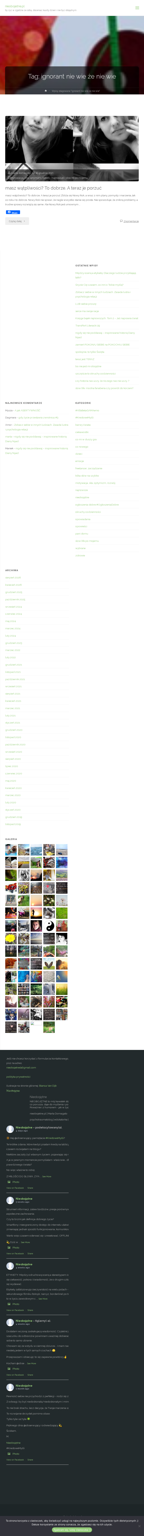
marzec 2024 (12, 628)
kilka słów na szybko (87, 475)
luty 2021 (10, 715)
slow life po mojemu (77, 177)
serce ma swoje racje (87, 311)
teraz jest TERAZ (84, 359)
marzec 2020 (13, 795)
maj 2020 (10, 780)
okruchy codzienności (88, 511)
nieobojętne (82, 497)
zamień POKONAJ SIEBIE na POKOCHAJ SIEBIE (102, 344)
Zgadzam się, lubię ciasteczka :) (72, 1529)
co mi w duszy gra (86, 439)
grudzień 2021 (13, 664)
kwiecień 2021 (13, 700)
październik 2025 (15, 599)
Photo (16, 1181)
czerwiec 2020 (13, 773)
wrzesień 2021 (13, 686)
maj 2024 (10, 621)
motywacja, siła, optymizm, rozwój (30, 177)
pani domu (81, 533)
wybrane (80, 548)
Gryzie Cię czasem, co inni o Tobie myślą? (99, 284)
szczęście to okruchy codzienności (95, 373)
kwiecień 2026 (13, 584)
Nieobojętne (13, 1090)
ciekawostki (81, 432)
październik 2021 (15, 679)
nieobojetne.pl (15, 6)
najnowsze (58, 177)
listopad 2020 (13, 737)
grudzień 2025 (13, 592)
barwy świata (83, 424)
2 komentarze (131, 221)
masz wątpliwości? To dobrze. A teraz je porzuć (53, 188)
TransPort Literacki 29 (87, 325)
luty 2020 (10, 802)
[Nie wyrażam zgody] (139, 1526)
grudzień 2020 (13, 729)
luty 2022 (10, 657)
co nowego (81, 446)
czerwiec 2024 (13, 613)
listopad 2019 (13, 824)
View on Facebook (15, 1188)
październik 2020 (15, 744)
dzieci (78, 453)
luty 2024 (10, 635)
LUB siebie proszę (85, 303)
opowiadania (82, 519)
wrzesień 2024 (13, 606)
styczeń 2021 (12, 722)
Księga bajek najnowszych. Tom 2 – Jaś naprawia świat (106, 318)
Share (30, 1188)
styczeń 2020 (13, 809)
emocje (79, 461)
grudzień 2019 (13, 816)
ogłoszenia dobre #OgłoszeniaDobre (97, 504)
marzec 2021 (12, 708)
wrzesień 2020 (13, 751)
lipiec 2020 (11, 766)
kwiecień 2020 (13, 788)
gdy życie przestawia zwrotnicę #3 (38, 417)
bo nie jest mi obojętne (88, 366)
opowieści (81, 526)
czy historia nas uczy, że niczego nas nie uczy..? (102, 380)
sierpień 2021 (12, 693)
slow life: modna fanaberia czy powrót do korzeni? (104, 388)
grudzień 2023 (13, 642)
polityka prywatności (18, 1076)
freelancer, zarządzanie (88, 468)
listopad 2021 (13, 671)
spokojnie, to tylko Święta (89, 351)
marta (8, 436)
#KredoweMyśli (84, 417)
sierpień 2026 (13, 577)
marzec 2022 (12, 650)
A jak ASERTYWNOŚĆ (27, 410)
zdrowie (80, 555)
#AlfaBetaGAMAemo (87, 410)
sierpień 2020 (13, 758)
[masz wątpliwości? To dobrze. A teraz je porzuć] (72, 161)
